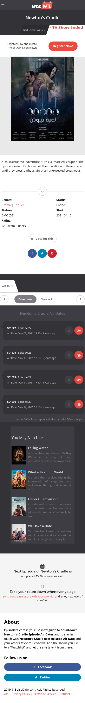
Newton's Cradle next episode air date (36, 419)
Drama (6, 205)
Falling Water (38, 448)
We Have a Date (40, 526)
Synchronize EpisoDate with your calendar (28, 596)
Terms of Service (44, 694)
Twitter (44, 677)
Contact (65, 694)
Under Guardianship (43, 499)
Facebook (44, 667)
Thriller (19, 205)
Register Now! (63, 46)
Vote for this (44, 239)
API (6, 694)
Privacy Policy (21, 694)
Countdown (25, 299)
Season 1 (46, 299)
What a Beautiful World (45, 472)
